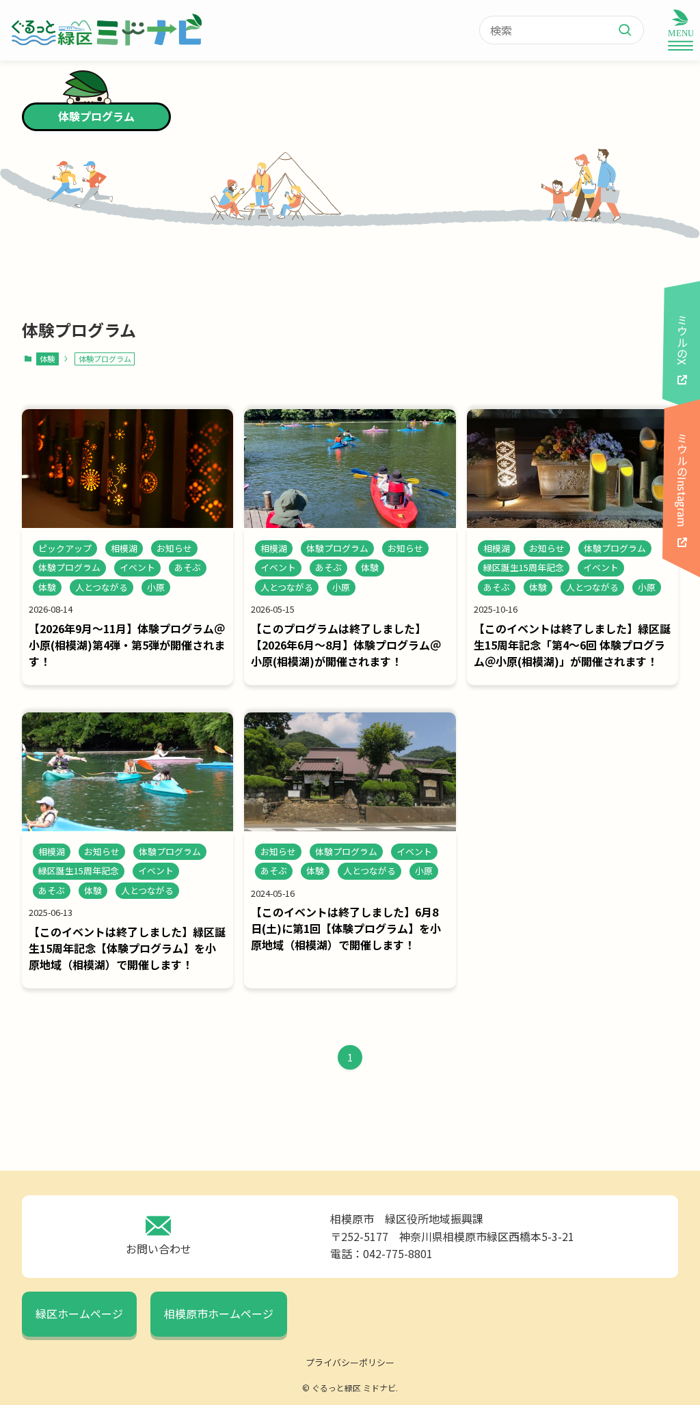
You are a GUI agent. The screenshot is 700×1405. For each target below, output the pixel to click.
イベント (137, 567)
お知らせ (174, 548)
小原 (156, 587)
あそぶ (187, 567)
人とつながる (101, 587)
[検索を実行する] (630, 30)
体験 (47, 358)
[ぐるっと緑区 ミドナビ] (105, 30)
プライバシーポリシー (350, 1362)
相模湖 (124, 548)
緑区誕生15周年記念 (523, 567)
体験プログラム (69, 567)
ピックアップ (65, 548)
